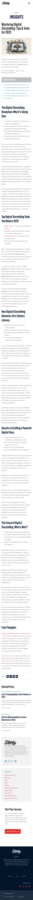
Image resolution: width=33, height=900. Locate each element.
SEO (6, 780)
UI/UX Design (9, 791)
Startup (11, 691)
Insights (24, 876)
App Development (10, 775)
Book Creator (9, 226)
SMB (3, 73)
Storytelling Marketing (10, 73)
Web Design (17, 691)
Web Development (10, 796)
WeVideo (8, 231)
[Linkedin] (15, 761)
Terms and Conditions (9, 897)
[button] (29, 3)
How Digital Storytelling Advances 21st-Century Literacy (17, 90)
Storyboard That (10, 236)
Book (17, 876)
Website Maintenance (11, 798)
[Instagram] (9, 761)
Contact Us (10, 876)
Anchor (7, 241)
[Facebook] (6, 761)
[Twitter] (26, 886)
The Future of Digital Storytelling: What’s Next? (16, 96)
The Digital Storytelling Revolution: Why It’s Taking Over (17, 85)
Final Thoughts (8, 98)
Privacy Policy (21, 897)
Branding (4, 691)
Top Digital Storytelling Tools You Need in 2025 (17, 88)
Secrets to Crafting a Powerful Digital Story (16, 93)
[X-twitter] (12, 761)
